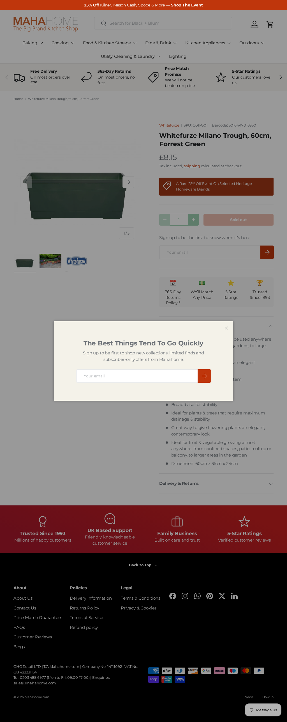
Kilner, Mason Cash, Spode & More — (143, 5)
